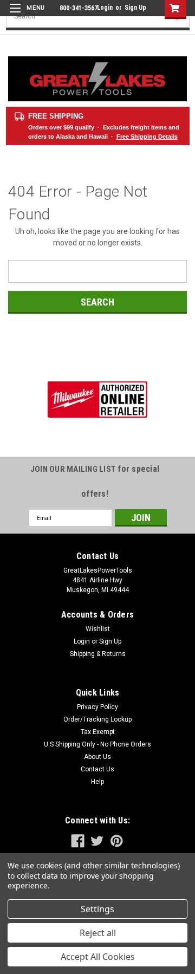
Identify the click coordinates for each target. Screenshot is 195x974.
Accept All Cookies (98, 957)
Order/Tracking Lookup (97, 719)
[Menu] (25, 15)
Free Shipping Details (147, 136)
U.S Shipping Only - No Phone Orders (97, 744)
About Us (97, 757)
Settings (97, 909)
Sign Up (135, 7)
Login (105, 7)
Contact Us (97, 769)
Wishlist (98, 629)
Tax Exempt (98, 732)
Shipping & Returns (98, 654)
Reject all (98, 933)
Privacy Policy (97, 707)
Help (97, 781)
